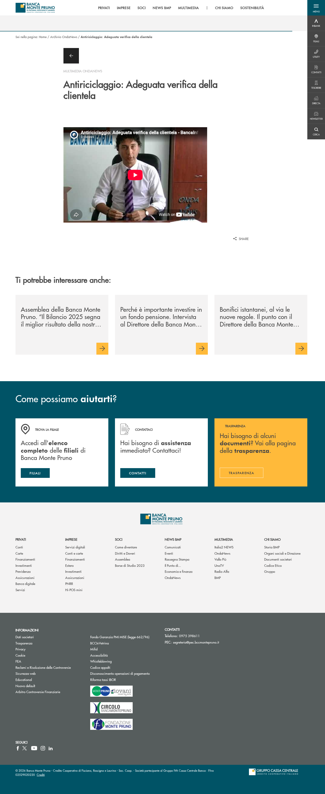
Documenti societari (278, 559)
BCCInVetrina (99, 643)
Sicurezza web (25, 673)
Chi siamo (272, 539)
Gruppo (269, 571)
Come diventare (126, 547)
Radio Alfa (221, 571)
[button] (316, 7)
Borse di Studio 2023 (130, 565)
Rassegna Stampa (177, 559)
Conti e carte (74, 553)
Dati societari (24, 636)
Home (43, 37)
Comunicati (173, 547)
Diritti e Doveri (125, 553)
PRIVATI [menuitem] (104, 8)
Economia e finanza (178, 571)
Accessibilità (99, 655)
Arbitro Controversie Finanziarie (49, 691)
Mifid (94, 649)
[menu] (181, 7)
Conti (19, 547)
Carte (19, 553)
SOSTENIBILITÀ (252, 8)
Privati (20, 539)
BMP (217, 577)
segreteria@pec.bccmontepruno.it (196, 642)
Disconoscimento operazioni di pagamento (120, 673)
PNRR (69, 583)
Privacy (20, 649)
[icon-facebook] (18, 748)
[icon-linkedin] (50, 748)
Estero (69, 565)
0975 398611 (189, 635)
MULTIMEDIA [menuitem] (188, 8)
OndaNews (173, 577)
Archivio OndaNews (63, 37)
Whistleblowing (101, 661)
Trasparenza (23, 643)
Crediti (41, 775)
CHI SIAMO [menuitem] (224, 8)
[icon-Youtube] (34, 748)
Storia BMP (271, 547)
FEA (18, 661)
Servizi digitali (75, 547)
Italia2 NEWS (223, 547)
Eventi (169, 553)
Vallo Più (220, 559)
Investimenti (23, 565)
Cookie (20, 655)
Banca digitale (25, 583)
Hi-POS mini (73, 589)
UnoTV (219, 565)
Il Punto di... (173, 565)
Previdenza (23, 571)
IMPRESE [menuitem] (124, 8)
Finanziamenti (25, 559)
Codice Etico (273, 565)
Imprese (71, 539)
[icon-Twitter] (25, 748)
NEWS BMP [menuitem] (162, 8)
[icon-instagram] (43, 748)
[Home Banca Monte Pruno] (35, 7)
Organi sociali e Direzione (282, 553)
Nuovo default (25, 685)
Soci (118, 539)
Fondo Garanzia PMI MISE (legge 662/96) (124, 636)
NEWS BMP (173, 539)
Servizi (20, 589)
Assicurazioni (24, 577)
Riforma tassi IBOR (119, 679)
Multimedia (223, 539)
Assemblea (122, 559)
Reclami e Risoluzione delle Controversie (43, 667)
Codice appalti (117, 667)
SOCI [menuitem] (142, 8)
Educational (23, 679)
